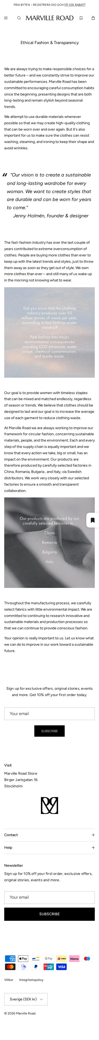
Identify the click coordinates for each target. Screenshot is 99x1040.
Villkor (8, 980)
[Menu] (6, 18)
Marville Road (25, 1013)
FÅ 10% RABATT (75, 5)
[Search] (20, 18)
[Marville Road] (49, 17)
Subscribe (49, 731)
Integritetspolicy (31, 980)
